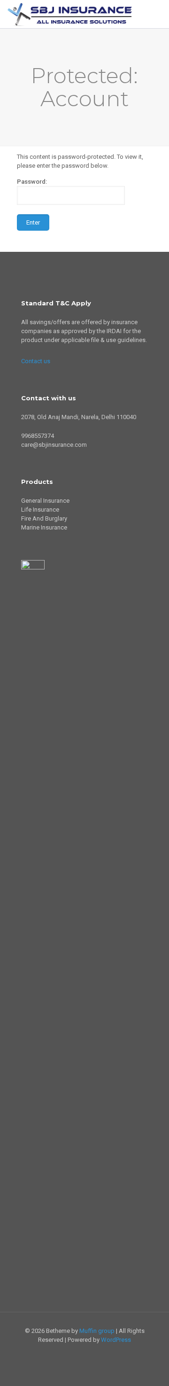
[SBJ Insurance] (70, 14)
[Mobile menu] (156, 14)
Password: (32, 181)
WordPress (116, 1339)
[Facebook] (91, 1353)
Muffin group (97, 1330)
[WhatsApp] (78, 1353)
